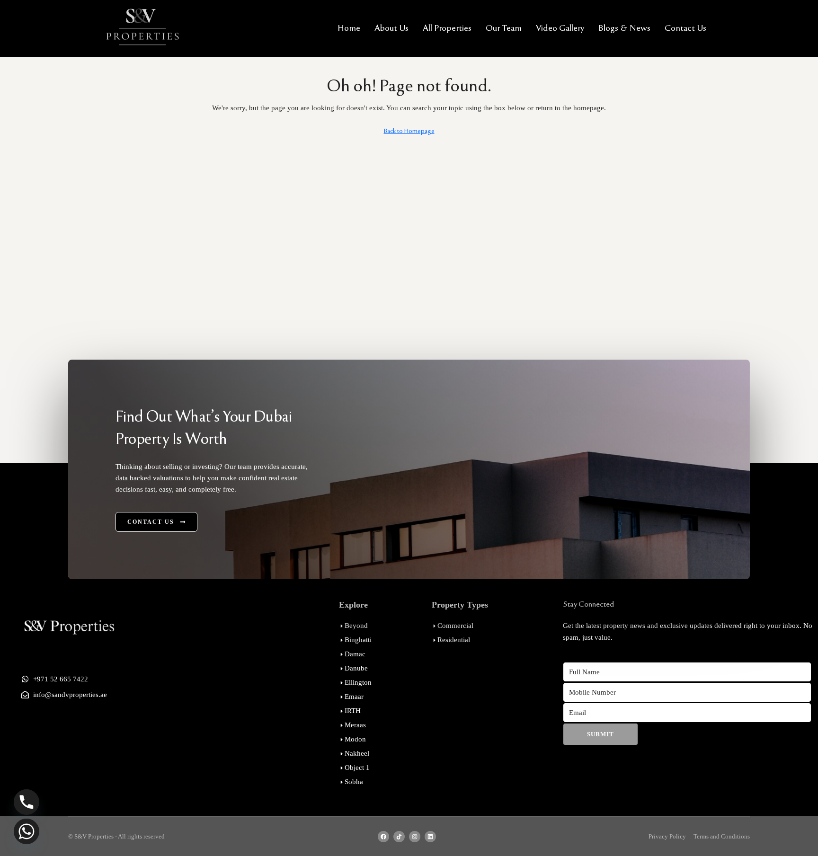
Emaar (354, 696)
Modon (355, 739)
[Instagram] (414, 836)
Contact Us (685, 28)
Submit (600, 734)
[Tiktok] (399, 836)
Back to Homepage (409, 131)
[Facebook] (383, 836)
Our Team (504, 28)
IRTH (353, 711)
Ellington (358, 682)
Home (349, 28)
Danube (356, 668)
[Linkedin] (430, 836)
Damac (355, 654)
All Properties (447, 28)
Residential (453, 640)
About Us (391, 28)
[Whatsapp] (26, 831)
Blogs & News (624, 28)
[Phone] (26, 802)
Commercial (455, 625)
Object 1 (357, 767)
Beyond (356, 625)
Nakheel (357, 753)
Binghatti (358, 640)
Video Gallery (560, 28)
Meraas (355, 725)
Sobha (354, 781)
